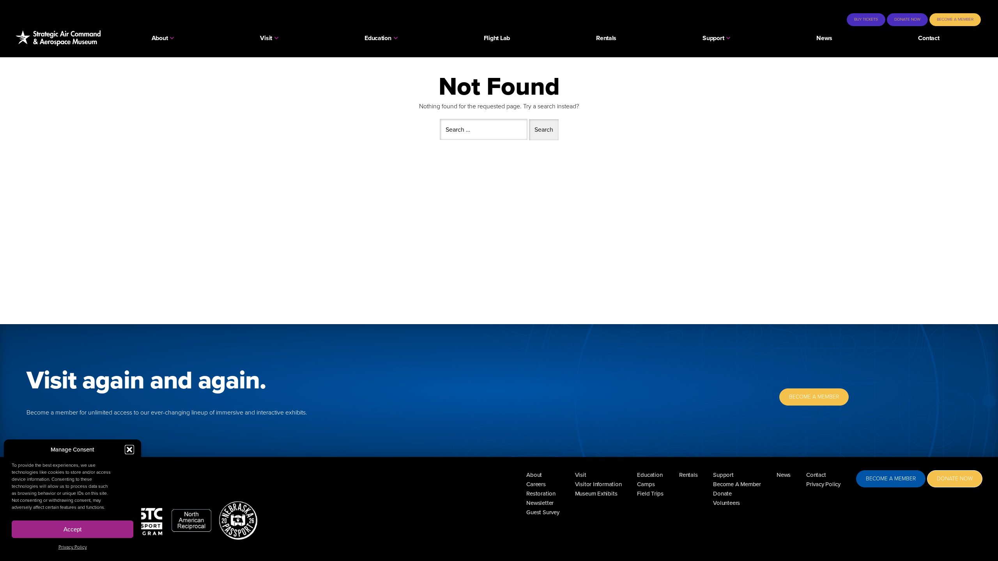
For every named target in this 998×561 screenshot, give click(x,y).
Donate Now (907, 19)
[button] (129, 449)
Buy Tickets (866, 19)
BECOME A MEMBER (814, 397)
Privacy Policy (72, 546)
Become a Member (955, 19)
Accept (72, 529)
